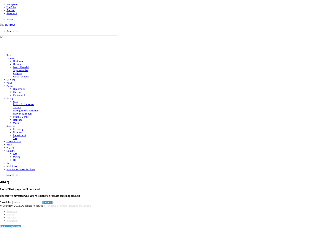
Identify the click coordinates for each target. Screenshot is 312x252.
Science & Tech (13, 141)
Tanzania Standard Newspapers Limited (68, 205)
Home (9, 55)
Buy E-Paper (12, 166)
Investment (19, 135)
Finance (17, 132)
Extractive (10, 151)
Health (9, 144)
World (9, 83)
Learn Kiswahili (21, 67)
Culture (17, 107)
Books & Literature (23, 104)
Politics (9, 86)
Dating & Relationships (25, 110)
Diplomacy (19, 88)
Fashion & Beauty (22, 113)
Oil (14, 160)
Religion (17, 73)
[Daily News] (7, 24)
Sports (9, 163)
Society (9, 98)
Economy (18, 129)
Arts (15, 101)
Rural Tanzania (21, 76)
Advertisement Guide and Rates (20, 169)
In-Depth (10, 147)
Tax (15, 138)
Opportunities (20, 70)
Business (10, 126)
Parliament (19, 95)
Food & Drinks (21, 116)
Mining (16, 156)
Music (16, 122)
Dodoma (18, 61)
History (17, 64)
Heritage (18, 119)
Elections (10, 79)
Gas (15, 153)
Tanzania (10, 58)
